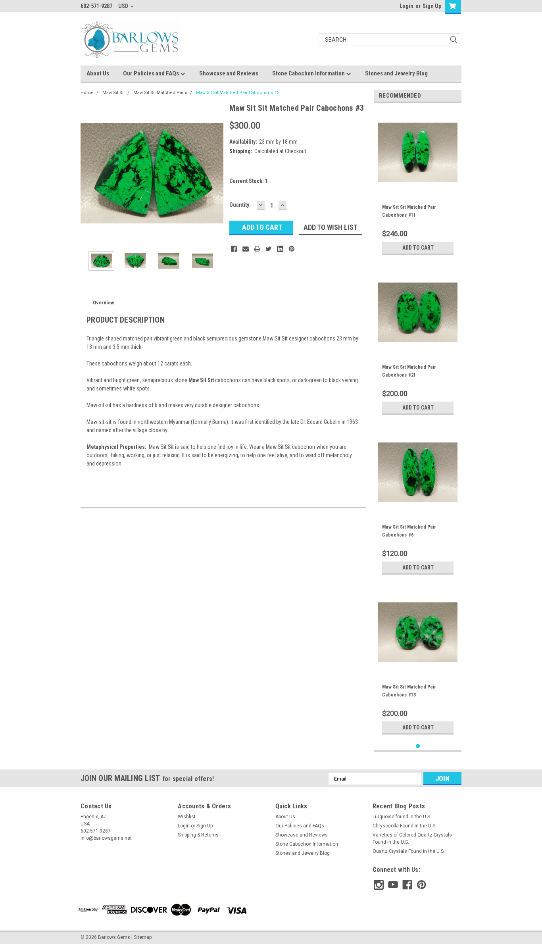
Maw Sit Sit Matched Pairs (160, 92)
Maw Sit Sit (113, 92)
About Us (97, 73)
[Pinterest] (291, 249)
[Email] (245, 249)
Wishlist (187, 816)
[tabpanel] (417, 184)
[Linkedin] (280, 249)
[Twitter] (268, 249)
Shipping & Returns (198, 835)
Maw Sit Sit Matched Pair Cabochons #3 (237, 92)
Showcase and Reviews (228, 73)
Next (215, 173)
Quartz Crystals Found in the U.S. (409, 851)
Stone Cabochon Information (309, 73)
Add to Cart (418, 247)
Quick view (418, 186)
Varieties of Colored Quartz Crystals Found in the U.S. (412, 838)
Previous (88, 173)
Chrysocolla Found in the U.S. (404, 826)
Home (87, 92)
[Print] (257, 249)
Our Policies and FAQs (151, 73)
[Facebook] (234, 249)
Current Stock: (248, 181)
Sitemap (143, 937)
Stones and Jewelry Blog (396, 73)
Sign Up (432, 6)
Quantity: (240, 205)
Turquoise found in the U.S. (402, 816)
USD (123, 6)
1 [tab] (418, 746)
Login (406, 6)
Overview (103, 303)
